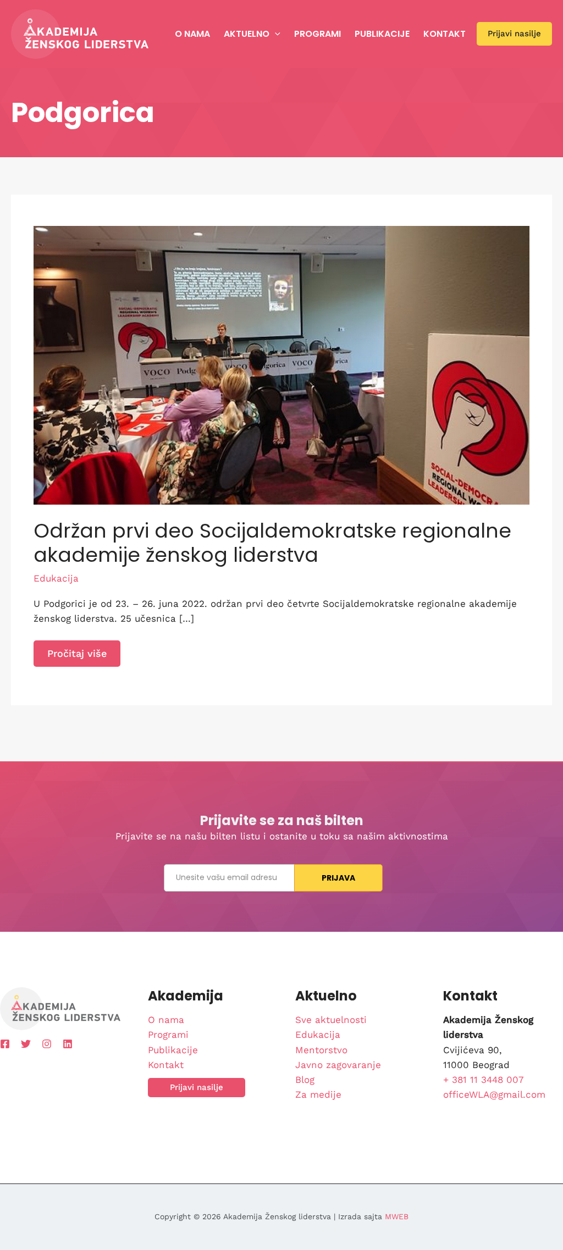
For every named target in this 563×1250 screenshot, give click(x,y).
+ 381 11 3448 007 (483, 1079)
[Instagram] (47, 1044)
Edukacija (56, 578)
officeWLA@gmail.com (494, 1094)
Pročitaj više (83, 657)
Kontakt (444, 33)
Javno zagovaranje (338, 1064)
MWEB (397, 1216)
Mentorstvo (321, 1049)
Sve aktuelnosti (331, 1019)
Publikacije (382, 33)
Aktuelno (246, 33)
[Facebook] (5, 1044)
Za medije (318, 1094)
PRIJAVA (339, 877)
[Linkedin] (68, 1044)
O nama (192, 33)
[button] (274, 34)
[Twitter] (26, 1044)
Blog (304, 1079)
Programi (317, 33)
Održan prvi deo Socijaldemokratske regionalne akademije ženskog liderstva (272, 543)
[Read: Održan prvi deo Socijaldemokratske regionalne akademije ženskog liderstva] (281, 364)
